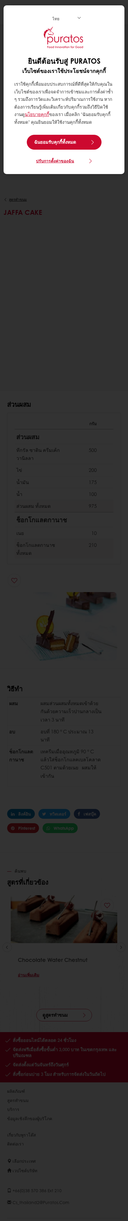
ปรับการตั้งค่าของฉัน (55, 161)
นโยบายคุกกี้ (37, 114)
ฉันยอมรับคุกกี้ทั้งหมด (55, 142)
